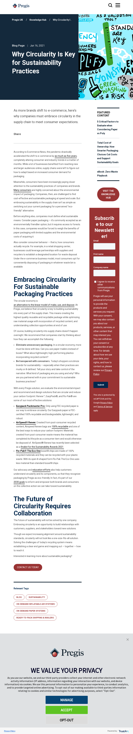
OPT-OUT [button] (67, 720)
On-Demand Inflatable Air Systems (35, 604)
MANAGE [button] (66, 700)
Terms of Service (104, 407)
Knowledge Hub (38, 20)
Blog (19, 597)
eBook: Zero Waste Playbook (107, 173)
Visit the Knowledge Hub (108, 194)
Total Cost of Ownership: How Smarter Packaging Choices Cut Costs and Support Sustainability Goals (108, 152)
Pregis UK (17, 20)
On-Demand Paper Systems (30, 611)
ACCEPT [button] (67, 710)
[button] (127, 639)
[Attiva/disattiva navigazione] (114, 5)
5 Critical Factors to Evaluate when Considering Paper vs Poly (108, 127)
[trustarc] (123, 731)
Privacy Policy (106, 403)
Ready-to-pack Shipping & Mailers (35, 618)
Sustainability (37, 597)
